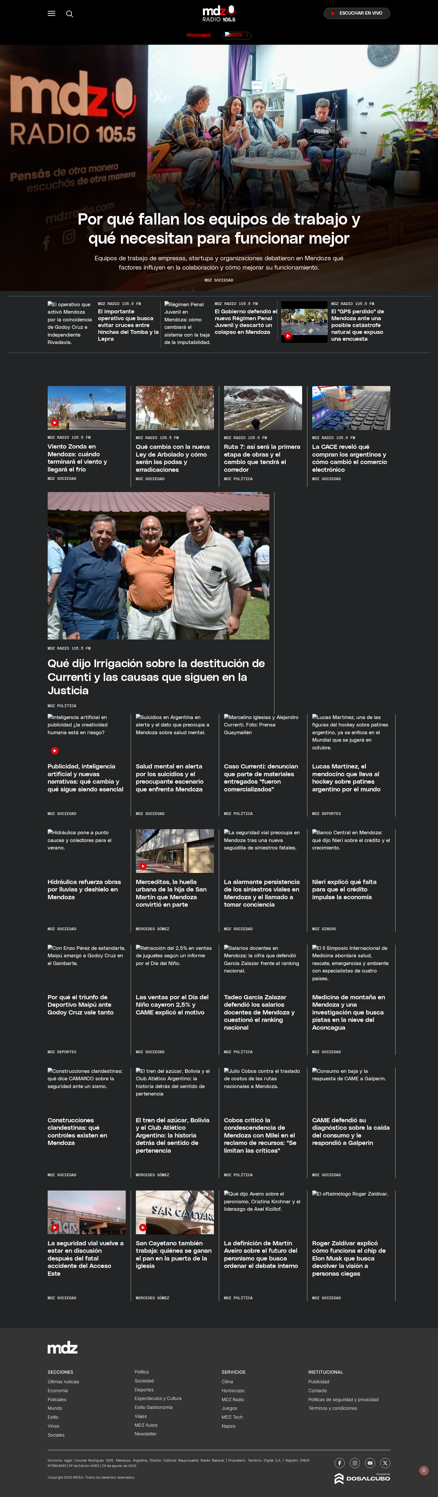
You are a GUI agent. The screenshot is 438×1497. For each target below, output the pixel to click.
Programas (199, 35)
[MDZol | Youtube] (370, 1463)
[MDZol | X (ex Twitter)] (385, 1463)
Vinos (53, 1426)
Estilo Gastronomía (154, 1407)
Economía (58, 1390)
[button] (51, 13)
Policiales (57, 1399)
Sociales (56, 1435)
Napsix (229, 1426)
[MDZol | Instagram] (355, 1463)
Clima (227, 1381)
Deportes (144, 1389)
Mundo (55, 1408)
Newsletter (146, 1434)
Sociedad (144, 1381)
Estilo (53, 1417)
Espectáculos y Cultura (158, 1398)
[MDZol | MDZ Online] (237, 35)
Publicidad (318, 1381)
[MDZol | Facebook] (339, 1463)
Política (142, 1372)
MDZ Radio (233, 1399)
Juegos (229, 1408)
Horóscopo (233, 1390)
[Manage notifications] (424, 1470)
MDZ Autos (146, 1425)
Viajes (141, 1416)
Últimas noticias (63, 1381)
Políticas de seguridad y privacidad (343, 1399)
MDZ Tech (232, 1417)
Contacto (317, 1390)
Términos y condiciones (332, 1408)
